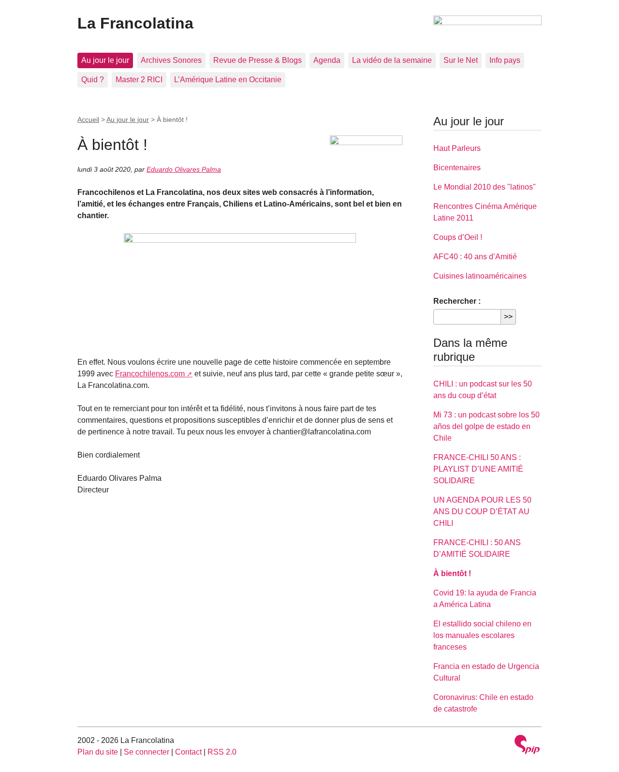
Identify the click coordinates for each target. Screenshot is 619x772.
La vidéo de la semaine (392, 60)
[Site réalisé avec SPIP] (527, 746)
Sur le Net (460, 60)
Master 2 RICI (139, 79)
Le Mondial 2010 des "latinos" (484, 187)
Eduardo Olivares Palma (184, 169)
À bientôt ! (452, 573)
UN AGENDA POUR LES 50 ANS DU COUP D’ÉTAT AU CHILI (482, 511)
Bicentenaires (457, 167)
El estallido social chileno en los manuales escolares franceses (482, 635)
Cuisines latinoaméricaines (480, 276)
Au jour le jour (105, 60)
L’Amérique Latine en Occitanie (227, 79)
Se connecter (146, 752)
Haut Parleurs (457, 148)
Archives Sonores (171, 60)
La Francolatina (135, 23)
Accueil (88, 119)
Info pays (504, 60)
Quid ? (92, 79)
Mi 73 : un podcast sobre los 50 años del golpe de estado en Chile (486, 426)
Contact (188, 752)
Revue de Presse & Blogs (257, 60)
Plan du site (97, 752)
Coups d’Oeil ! (457, 237)
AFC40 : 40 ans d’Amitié (475, 256)
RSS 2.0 (221, 752)
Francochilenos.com (150, 374)
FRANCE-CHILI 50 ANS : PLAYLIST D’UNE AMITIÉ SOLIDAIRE (478, 469)
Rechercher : (457, 301)
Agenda (326, 60)
